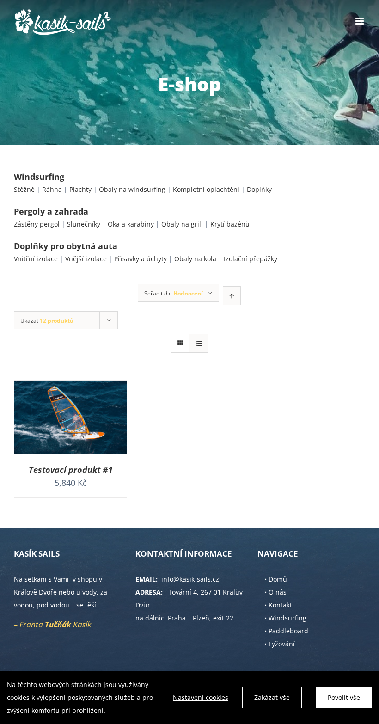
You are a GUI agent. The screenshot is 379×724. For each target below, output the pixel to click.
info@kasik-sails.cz (190, 579)
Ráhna (52, 189)
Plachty (80, 189)
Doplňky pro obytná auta (65, 246)
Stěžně (24, 189)
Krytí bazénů (230, 224)
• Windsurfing (285, 618)
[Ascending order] (232, 295)
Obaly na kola (195, 258)
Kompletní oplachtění (206, 189)
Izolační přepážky (250, 258)
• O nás (275, 592)
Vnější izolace (86, 258)
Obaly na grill (182, 224)
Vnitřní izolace (36, 258)
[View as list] (199, 343)
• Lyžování (279, 643)
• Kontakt (278, 605)
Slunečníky (83, 224)
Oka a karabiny (131, 224)
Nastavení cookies (200, 697)
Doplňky (259, 189)
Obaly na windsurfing (132, 189)
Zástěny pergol (37, 224)
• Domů (275, 579)
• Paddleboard (286, 630)
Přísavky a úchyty (140, 258)
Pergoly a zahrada (51, 211)
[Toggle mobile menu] (360, 21)
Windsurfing (39, 176)
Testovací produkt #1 (71, 469)
